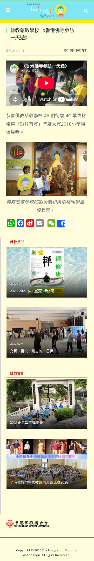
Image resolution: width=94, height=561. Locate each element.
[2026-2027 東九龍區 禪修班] (47, 272)
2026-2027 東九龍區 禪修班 (32, 290)
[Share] (61, 223)
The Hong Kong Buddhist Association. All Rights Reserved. (50, 552)
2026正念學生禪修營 (26, 422)
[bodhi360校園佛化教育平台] (47, 9)
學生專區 (69, 50)
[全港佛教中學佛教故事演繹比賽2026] (47, 464)
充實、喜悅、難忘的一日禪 (31, 350)
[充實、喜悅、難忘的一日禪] (47, 332)
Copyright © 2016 (29, 550)
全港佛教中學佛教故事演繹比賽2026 (39, 482)
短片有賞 (81, 50)
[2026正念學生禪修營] (47, 404)
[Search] (86, 10)
